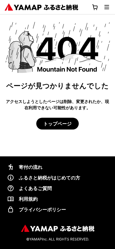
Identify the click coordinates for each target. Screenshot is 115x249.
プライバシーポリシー (42, 209)
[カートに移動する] (94, 7)
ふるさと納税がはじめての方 (49, 178)
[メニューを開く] (106, 7)
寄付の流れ (30, 167)
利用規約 (28, 199)
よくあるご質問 (35, 188)
